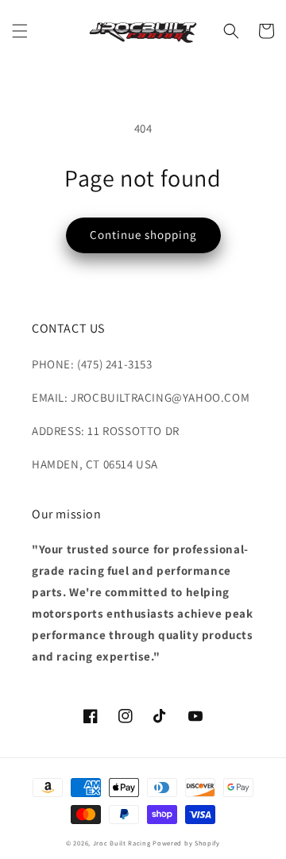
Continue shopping (143, 234)
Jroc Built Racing (122, 842)
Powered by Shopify (186, 842)
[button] (19, 30)
